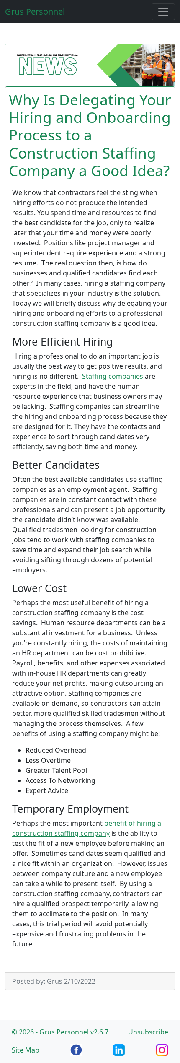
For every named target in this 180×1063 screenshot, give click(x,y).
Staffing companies (112, 376)
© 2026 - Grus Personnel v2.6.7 (60, 1032)
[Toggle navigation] (163, 11)
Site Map (25, 1050)
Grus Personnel (35, 11)
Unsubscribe (148, 1032)
